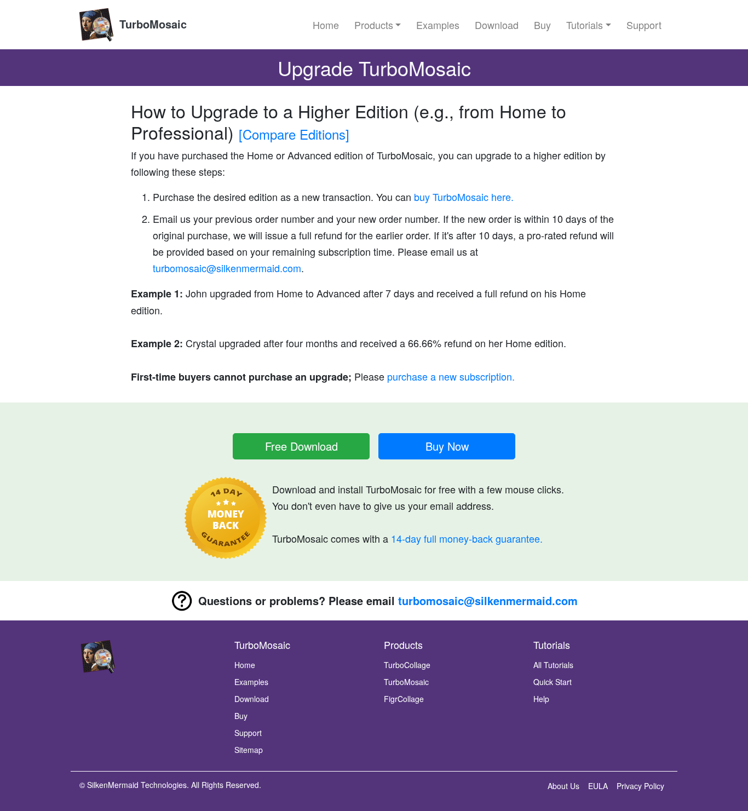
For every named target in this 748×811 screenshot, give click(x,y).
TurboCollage (407, 664)
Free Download (301, 446)
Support (643, 25)
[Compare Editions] (294, 133)
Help (541, 698)
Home (326, 25)
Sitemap (248, 749)
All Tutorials (553, 664)
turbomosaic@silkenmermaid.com (227, 268)
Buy (542, 25)
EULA (598, 785)
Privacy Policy (640, 785)
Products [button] (373, 25)
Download (497, 25)
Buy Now (447, 446)
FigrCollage (404, 698)
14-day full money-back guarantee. (467, 538)
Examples (437, 25)
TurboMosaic (406, 681)
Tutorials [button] (584, 25)
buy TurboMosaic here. (462, 196)
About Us (563, 785)
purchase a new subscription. (451, 376)
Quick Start (552, 681)
